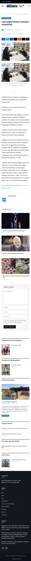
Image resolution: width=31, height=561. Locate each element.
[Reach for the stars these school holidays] (15, 221)
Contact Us (4, 514)
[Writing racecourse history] (6, 463)
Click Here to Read (16, 345)
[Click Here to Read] (6, 349)
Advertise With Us (6, 506)
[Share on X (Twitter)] (7, 39)
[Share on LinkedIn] (11, 39)
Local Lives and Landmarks (8, 503)
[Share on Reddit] (19, 39)
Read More (5, 415)
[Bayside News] (15, 5)
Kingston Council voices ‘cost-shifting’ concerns (14, 428)
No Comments (20, 33)
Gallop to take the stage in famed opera (13, 253)
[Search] (28, 6)
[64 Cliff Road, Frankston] (15, 392)
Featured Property (8, 398)
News (3, 495)
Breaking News (7, 1)
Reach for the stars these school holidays (13, 230)
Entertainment (6, 18)
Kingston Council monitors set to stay (12, 434)
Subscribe (4, 509)
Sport (3, 498)
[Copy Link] (27, 39)
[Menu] (2, 6)
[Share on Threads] (23, 39)
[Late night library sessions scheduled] (15, 51)
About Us (4, 512)
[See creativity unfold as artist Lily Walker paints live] (15, 266)
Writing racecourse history (18, 459)
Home (3, 492)
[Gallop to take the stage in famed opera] (15, 243)
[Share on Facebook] (3, 39)
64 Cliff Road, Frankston (10, 402)
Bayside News (9, 29)
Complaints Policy (16, 558)
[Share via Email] (15, 39)
